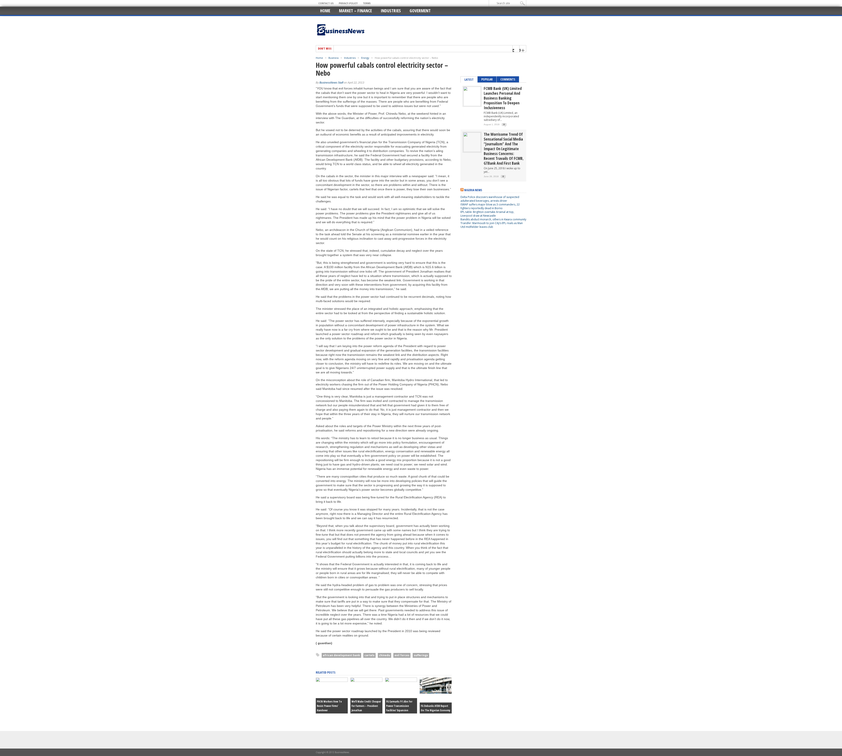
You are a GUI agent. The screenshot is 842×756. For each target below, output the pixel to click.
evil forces (401, 655)
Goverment (420, 11)
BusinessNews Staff (331, 82)
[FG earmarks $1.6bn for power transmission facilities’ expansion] (401, 681)
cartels (369, 655)
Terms (367, 3)
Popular (487, 79)
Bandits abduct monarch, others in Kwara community (493, 219)
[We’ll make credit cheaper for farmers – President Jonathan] (366, 681)
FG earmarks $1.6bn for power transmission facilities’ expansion (399, 706)
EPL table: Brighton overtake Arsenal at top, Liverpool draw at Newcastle (487, 214)
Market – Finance (355, 11)
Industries (391, 11)
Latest (469, 79)
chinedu (384, 655)
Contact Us (326, 3)
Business (333, 57)
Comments (507, 79)
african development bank (341, 655)
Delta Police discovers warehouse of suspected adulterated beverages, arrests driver (489, 199)
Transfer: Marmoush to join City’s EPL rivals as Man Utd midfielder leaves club (491, 225)
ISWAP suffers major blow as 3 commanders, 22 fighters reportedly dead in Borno (490, 206)
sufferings (421, 655)
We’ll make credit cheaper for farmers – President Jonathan (366, 706)
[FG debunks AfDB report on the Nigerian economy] (436, 692)
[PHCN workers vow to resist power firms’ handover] (332, 681)
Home (325, 11)
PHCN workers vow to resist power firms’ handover (329, 706)
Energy (365, 57)
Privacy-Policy (348, 3)
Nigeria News (473, 190)
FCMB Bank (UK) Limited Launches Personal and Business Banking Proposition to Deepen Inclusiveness (503, 98)
